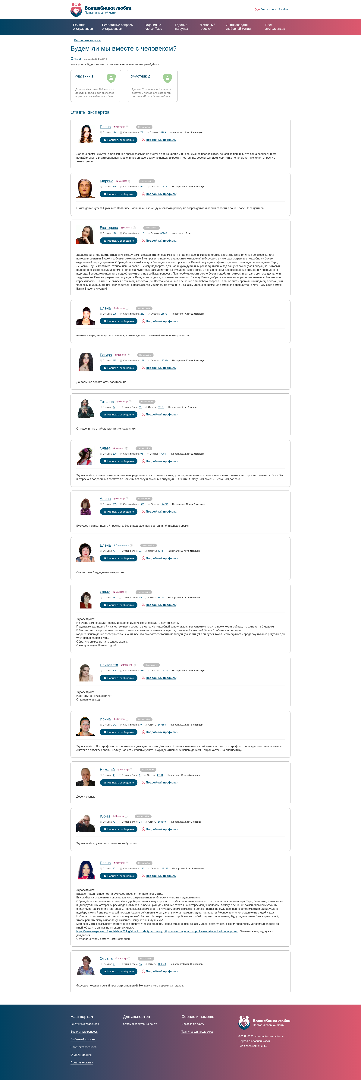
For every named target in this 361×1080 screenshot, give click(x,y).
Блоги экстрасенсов (83, 1047)
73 (141, 132)
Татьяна (107, 401)
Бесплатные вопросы (87, 40)
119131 (164, 868)
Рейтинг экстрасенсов (83, 26)
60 (114, 964)
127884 (164, 360)
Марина (106, 181)
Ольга (105, 448)
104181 (164, 187)
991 (142, 187)
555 (115, 504)
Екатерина (109, 228)
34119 (161, 597)
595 (142, 504)
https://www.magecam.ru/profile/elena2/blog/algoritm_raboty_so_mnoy (119, 931)
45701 (160, 775)
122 (142, 868)
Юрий (105, 816)
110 (142, 233)
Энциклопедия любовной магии (238, 26)
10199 (162, 132)
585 (142, 670)
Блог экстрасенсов (275, 26)
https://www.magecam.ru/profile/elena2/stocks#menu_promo (201, 931)
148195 (164, 670)
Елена (105, 127)
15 (140, 964)
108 (115, 314)
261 (142, 314)
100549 (162, 964)
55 (140, 597)
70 (114, 551)
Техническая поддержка (197, 1031)
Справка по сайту (192, 1023)
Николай (107, 769)
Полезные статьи (82, 1062)
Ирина (105, 719)
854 (115, 670)
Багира (106, 355)
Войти (275, 9)
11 (140, 407)
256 (115, 187)
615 (115, 360)
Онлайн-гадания (81, 1054)
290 (115, 454)
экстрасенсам (117, 26)
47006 (162, 454)
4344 (160, 551)
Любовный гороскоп (207, 26)
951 (115, 868)
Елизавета (109, 665)
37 (114, 407)
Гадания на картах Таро (153, 26)
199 (142, 360)
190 (115, 233)
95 (141, 454)
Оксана (106, 958)
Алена (105, 499)
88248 (163, 233)
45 (114, 775)
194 (115, 132)
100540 (162, 822)
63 (114, 597)
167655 (162, 725)
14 (140, 822)
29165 (161, 407)
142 (115, 725)
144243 (164, 504)
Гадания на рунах (181, 26)
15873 (164, 314)
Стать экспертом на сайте (140, 1023)
